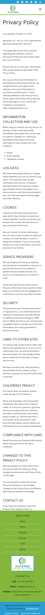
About (22, 526)
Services (22, 538)
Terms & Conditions (30, 613)
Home (22, 521)
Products (22, 532)
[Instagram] (22, 2)
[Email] (36, 2)
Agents (22, 549)
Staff (22, 543)
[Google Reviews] (40, 2)
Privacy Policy (11, 613)
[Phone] (31, 2)
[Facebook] (18, 2)
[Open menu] (40, 9)
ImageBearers (32, 608)
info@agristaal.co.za (25, 586)
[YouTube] (27, 2)
